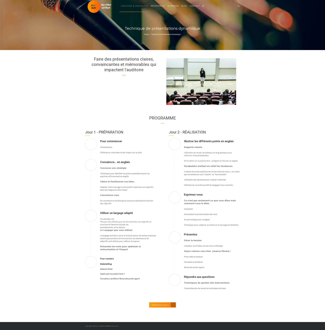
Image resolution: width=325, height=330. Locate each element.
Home (146, 34)
